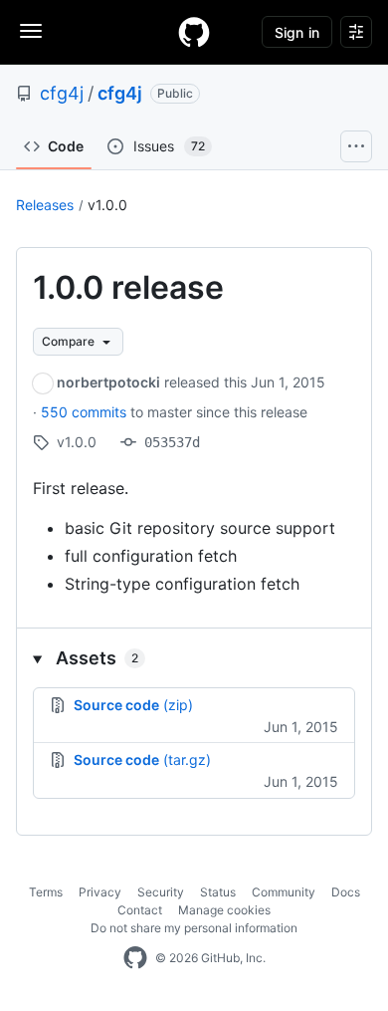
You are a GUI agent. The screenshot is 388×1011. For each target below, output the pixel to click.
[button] (194, 657)
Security (160, 892)
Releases (45, 204)
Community (283, 892)
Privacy (100, 892)
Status (218, 892)
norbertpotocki (108, 382)
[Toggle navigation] (31, 31)
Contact (139, 909)
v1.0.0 (107, 204)
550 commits (85, 411)
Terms (46, 892)
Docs (345, 892)
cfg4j (62, 93)
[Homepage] (194, 32)
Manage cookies (224, 909)
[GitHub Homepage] (135, 958)
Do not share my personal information (194, 927)
